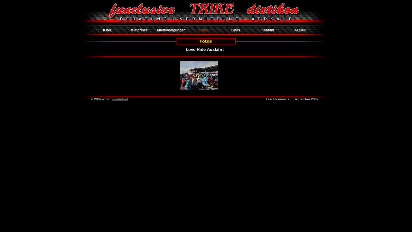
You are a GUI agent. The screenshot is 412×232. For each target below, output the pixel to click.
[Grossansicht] (199, 88)
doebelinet (120, 99)
